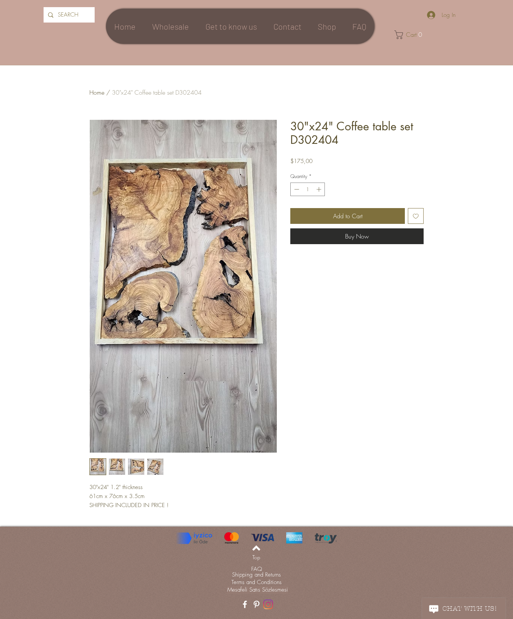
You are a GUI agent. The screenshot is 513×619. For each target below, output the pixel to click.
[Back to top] (256, 548)
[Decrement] (295, 189)
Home (96, 92)
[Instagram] (268, 604)
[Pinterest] (256, 604)
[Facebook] (245, 604)
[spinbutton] (307, 189)
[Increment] (319, 189)
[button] (411, 34)
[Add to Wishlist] (416, 216)
